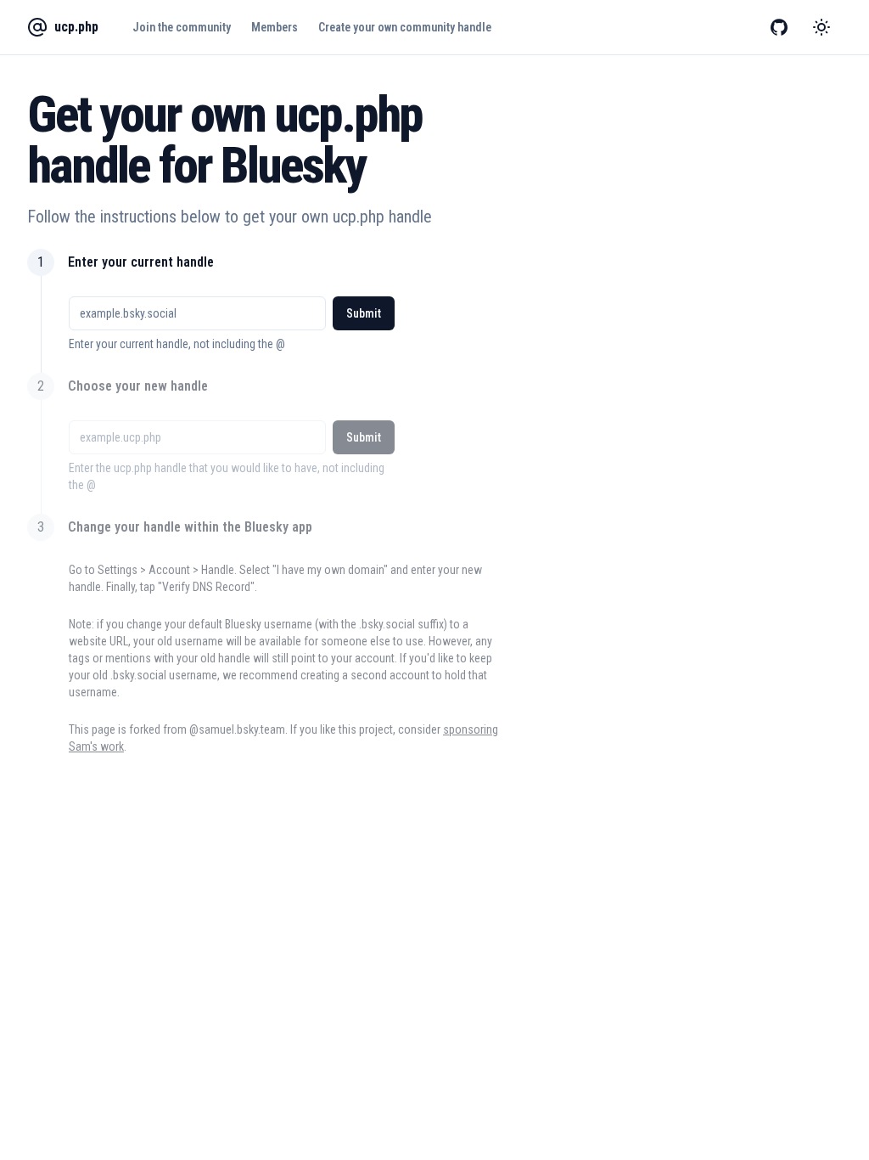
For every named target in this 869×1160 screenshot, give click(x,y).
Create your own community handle (404, 27)
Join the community (181, 27)
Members (274, 27)
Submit (363, 313)
